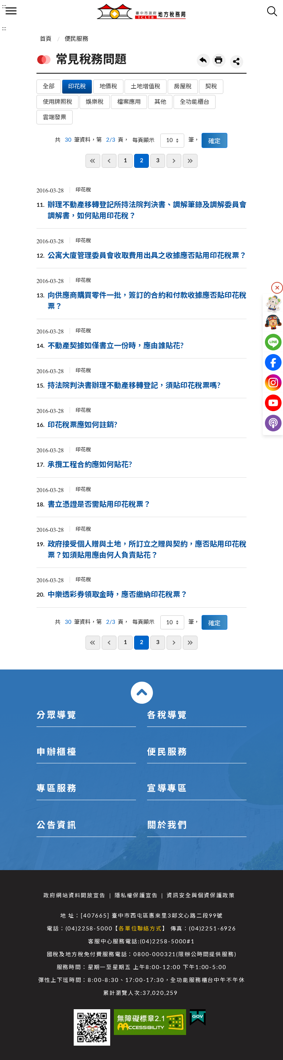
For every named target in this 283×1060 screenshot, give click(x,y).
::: (4, 6)
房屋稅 (183, 86)
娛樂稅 (95, 102)
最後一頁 (190, 161)
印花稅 (77, 86)
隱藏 (277, 288)
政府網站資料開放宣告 (74, 895)
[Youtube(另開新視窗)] (267, 403)
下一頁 (174, 161)
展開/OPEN (142, 693)
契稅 (211, 86)
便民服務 (76, 39)
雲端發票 (54, 117)
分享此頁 (236, 61)
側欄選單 (11, 11)
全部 (49, 86)
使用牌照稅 (57, 102)
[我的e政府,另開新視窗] (198, 1017)
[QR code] (92, 1027)
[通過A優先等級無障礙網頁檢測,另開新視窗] (150, 1022)
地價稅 (108, 86)
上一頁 (109, 161)
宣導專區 (167, 788)
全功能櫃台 (194, 102)
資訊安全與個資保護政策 (201, 895)
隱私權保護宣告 (136, 895)
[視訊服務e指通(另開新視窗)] (267, 322)
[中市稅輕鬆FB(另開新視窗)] (267, 362)
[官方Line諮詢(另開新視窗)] (267, 342)
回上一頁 (203, 60)
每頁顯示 (143, 140)
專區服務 (56, 788)
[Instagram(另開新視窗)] (267, 382)
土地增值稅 (145, 86)
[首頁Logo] (141, 11)
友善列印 (219, 60)
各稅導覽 (167, 715)
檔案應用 (129, 102)
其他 (160, 102)
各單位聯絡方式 (140, 929)
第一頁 (92, 161)
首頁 (46, 39)
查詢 (272, 11)
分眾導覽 (56, 715)
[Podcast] (267, 423)
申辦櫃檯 (56, 752)
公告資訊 (56, 825)
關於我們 (167, 825)
